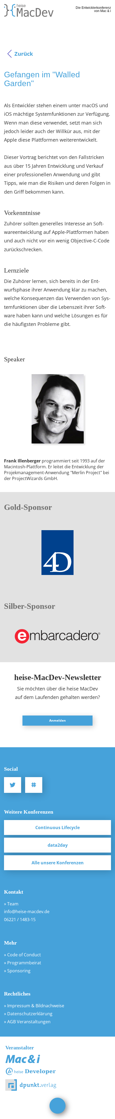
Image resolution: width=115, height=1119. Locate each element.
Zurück (23, 53)
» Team (11, 904)
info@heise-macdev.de (26, 911)
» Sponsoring (17, 971)
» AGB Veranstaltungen (27, 1022)
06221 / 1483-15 (20, 919)
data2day (58, 845)
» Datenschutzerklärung (28, 1014)
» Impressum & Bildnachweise (34, 1006)
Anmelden (57, 720)
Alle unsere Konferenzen (58, 863)
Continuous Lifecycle (57, 827)
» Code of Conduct (22, 955)
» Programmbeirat (22, 963)
